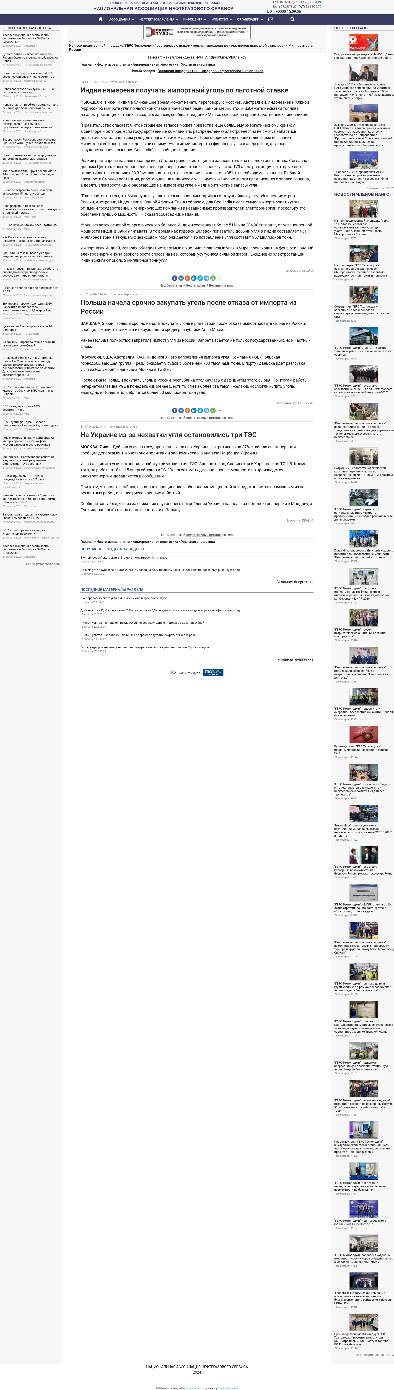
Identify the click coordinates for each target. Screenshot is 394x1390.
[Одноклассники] (187, 278)
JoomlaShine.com (194, 1388)
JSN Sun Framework (228, 1388)
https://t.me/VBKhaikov (227, 57)
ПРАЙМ (307, 271)
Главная (86, 64)
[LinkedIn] (194, 278)
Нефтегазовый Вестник (204, 285)
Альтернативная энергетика (155, 64)
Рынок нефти (31, 333)
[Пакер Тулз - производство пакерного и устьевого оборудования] (197, 31)
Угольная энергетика (198, 64)
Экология (29, 45)
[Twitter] (200, 278)
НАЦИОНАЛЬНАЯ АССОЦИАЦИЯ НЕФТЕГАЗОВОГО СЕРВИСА (197, 1367)
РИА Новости (303, 403)
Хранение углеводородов (39, 260)
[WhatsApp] (213, 278)
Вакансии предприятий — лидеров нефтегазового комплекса (210, 71)
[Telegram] (206, 278)
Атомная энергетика (36, 147)
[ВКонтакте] (181, 278)
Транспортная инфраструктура (42, 537)
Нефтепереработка (35, 80)
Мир (26, 229)
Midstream (30, 216)
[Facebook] (174, 278)
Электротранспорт (34, 181)
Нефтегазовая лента (113, 64)
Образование (31, 429)
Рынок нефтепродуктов (38, 65)
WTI (302, 6)
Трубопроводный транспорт (40, 467)
